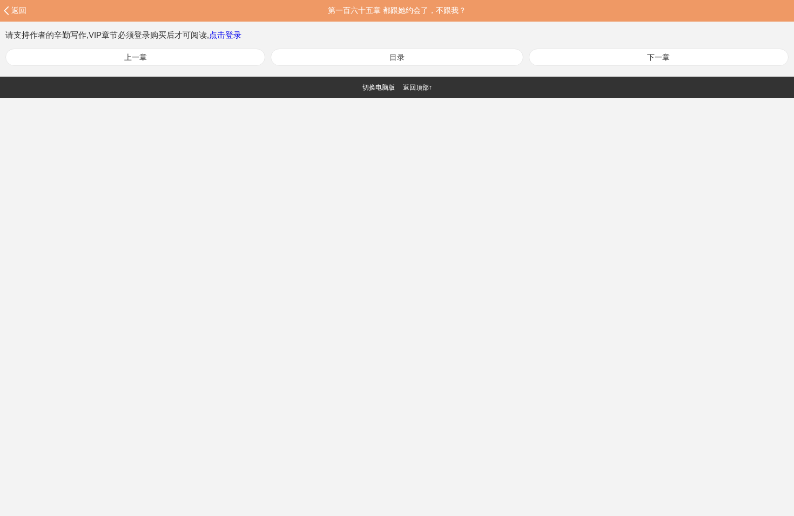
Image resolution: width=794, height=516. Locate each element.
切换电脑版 (378, 87)
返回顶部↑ (417, 87)
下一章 (658, 57)
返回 (18, 10)
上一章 (135, 57)
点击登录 (225, 34)
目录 (397, 57)
